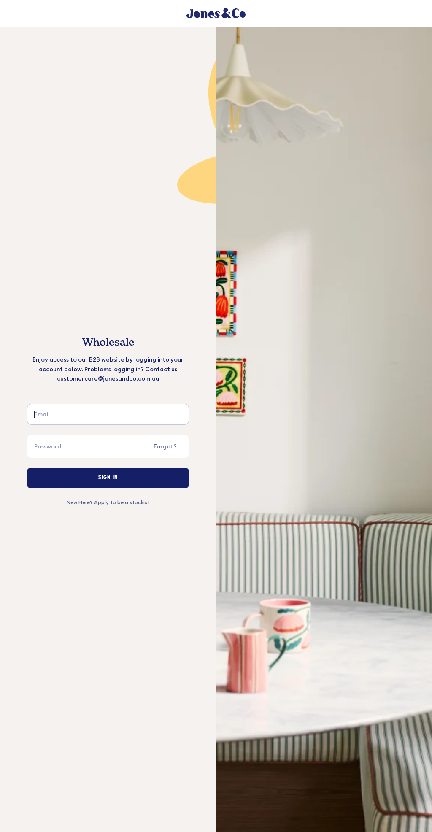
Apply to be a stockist (122, 502)
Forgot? (165, 446)
